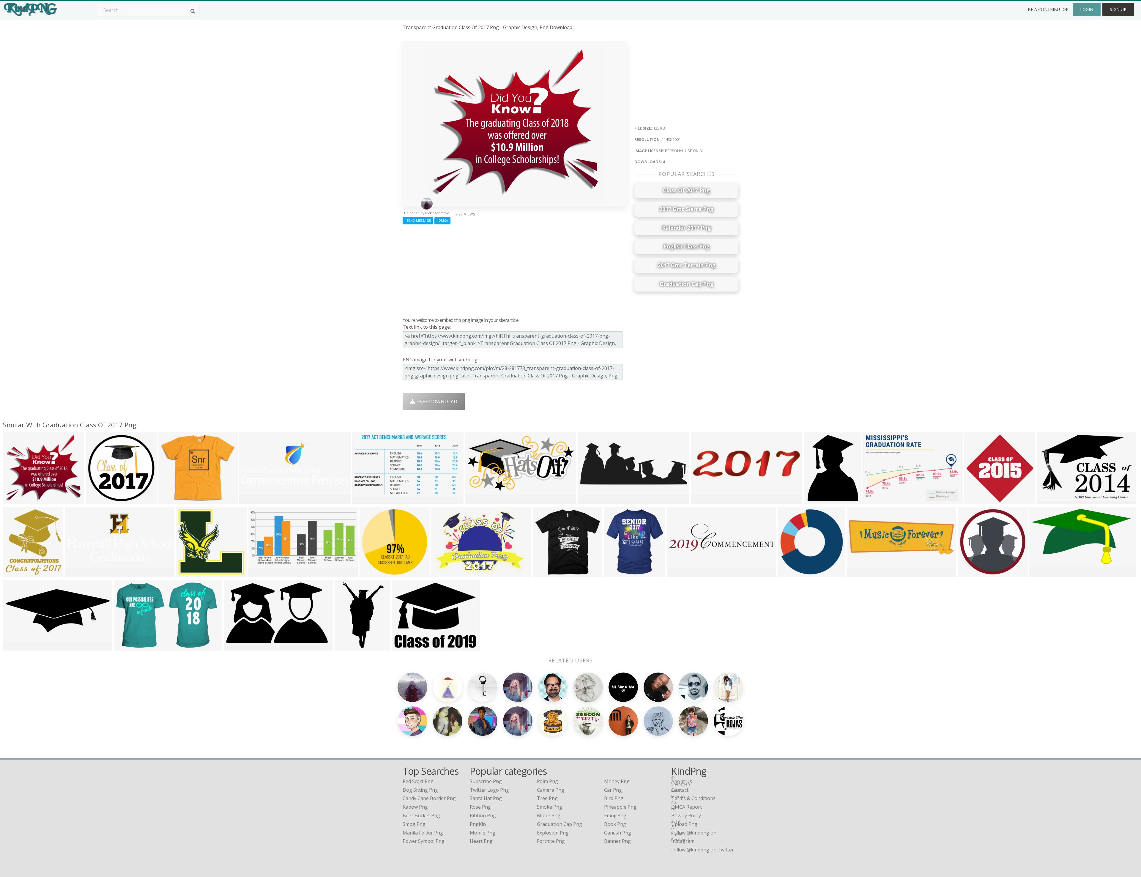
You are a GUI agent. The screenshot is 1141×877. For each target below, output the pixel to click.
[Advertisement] (515, 269)
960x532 (1040, 573)
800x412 (476, 500)
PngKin (478, 824)
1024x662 (874, 500)
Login (1086, 9)
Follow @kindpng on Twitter (702, 849)
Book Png (615, 824)
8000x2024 (704, 500)
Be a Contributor (1048, 9)
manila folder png (423, 832)
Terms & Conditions (693, 798)
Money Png (617, 781)
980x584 (235, 647)
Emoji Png (615, 815)
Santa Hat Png (486, 798)
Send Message (418, 220)
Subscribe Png (486, 781)
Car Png (613, 790)
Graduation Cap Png (559, 824)
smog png (414, 824)
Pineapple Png (620, 807)
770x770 (975, 500)
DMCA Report (686, 807)
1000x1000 (546, 573)
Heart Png (481, 841)
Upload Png (684, 824)
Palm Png (547, 781)
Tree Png (547, 798)
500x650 (14, 573)
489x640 (815, 500)
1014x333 (859, 573)
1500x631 (15, 647)
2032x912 (77, 573)
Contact (679, 790)
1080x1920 (444, 573)
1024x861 (404, 647)
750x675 (169, 500)
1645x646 (251, 500)
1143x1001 (16, 500)
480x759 (346, 647)
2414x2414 (971, 573)
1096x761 (1049, 500)
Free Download (436, 401)
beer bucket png (421, 815)
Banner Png (617, 841)
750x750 (789, 573)
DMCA (442, 220)
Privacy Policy (686, 815)
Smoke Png (549, 807)
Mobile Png (482, 832)
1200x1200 (189, 573)
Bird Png (613, 798)
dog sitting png (420, 790)
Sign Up (1118, 9)
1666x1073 (127, 647)
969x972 (371, 573)
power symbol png (424, 841)
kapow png (415, 807)
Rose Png (480, 807)
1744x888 (260, 573)
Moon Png (548, 815)
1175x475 (590, 500)
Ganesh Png (617, 832)
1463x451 (679, 573)
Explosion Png (553, 832)
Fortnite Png (551, 841)
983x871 (97, 500)
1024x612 (364, 500)
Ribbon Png (483, 815)
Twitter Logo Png (489, 790)
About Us (681, 781)
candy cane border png (429, 798)
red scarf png (418, 781)
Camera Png (550, 790)
